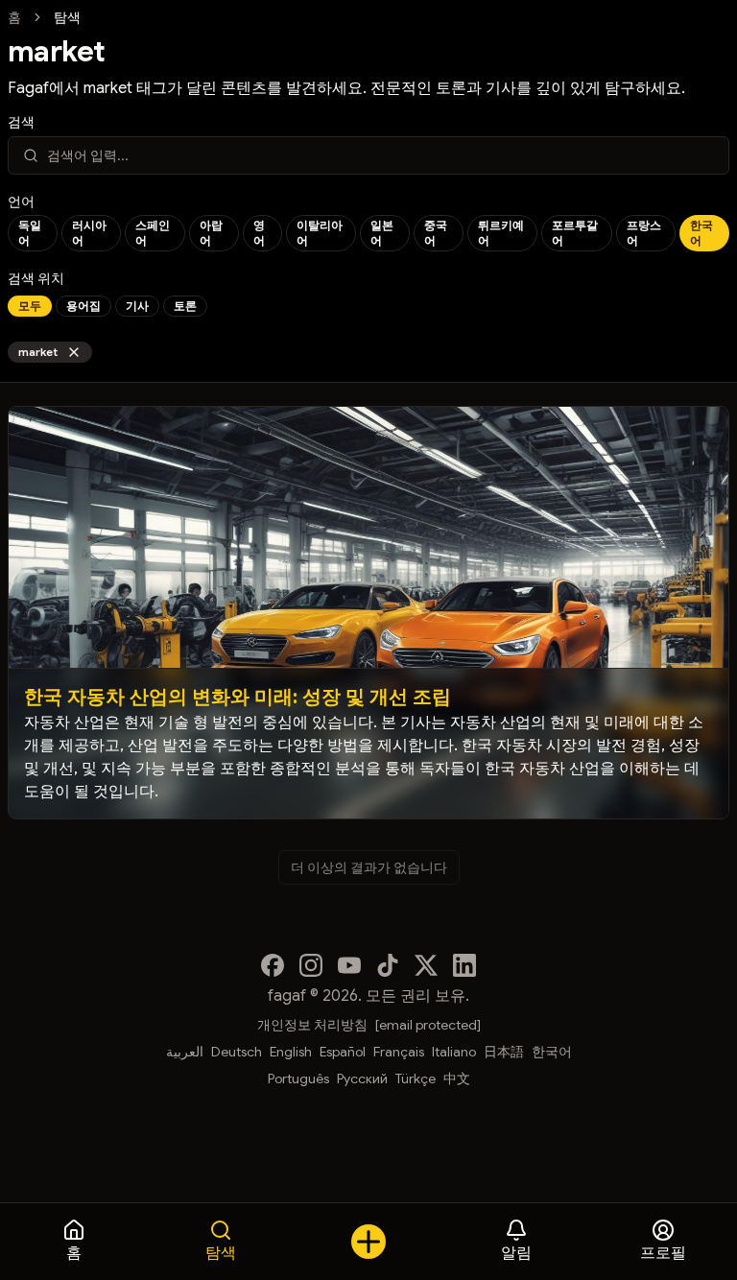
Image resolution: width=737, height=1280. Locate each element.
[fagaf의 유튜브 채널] (349, 965)
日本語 (504, 1051)
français (398, 1051)
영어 (259, 233)
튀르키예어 (501, 233)
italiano (454, 1051)
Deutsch (236, 1051)
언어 (21, 201)
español (343, 1051)
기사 (137, 305)
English (291, 1051)
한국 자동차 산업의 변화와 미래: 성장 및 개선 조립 (237, 697)
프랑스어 (644, 233)
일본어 (381, 233)
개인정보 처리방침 (312, 1024)
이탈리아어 (320, 233)
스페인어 (152, 233)
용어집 (83, 305)
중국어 (435, 233)
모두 (29, 305)
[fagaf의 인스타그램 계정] (310, 965)
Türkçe (415, 1078)
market (38, 351)
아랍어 (211, 233)
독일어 (29, 233)
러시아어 (89, 233)
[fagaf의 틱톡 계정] (387, 965)
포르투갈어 (575, 233)
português (298, 1078)
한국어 (701, 233)
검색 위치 (36, 278)
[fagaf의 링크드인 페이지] (464, 965)
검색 (21, 122)
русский (362, 1078)
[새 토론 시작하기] (368, 1241)
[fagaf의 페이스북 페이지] (272, 965)
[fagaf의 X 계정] (426, 965)
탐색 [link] (67, 17)
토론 (185, 305)
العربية (184, 1051)
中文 (456, 1078)
